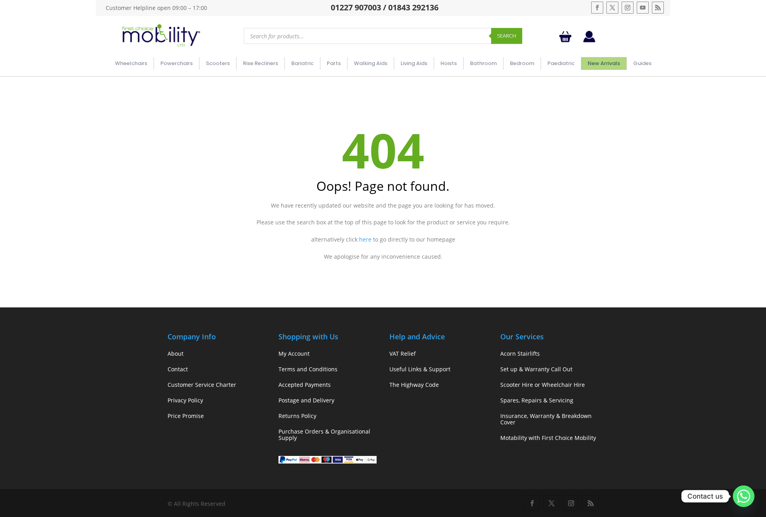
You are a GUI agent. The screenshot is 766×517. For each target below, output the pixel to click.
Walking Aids (370, 63)
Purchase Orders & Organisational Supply (324, 435)
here (365, 239)
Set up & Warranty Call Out (536, 369)
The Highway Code (414, 384)
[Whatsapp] (743, 496)
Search (506, 35)
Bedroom (522, 63)
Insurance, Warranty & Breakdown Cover (546, 419)
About (176, 353)
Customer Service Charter (202, 384)
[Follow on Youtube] (643, 8)
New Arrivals (604, 63)
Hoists (448, 63)
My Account (294, 353)
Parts (334, 63)
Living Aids (414, 63)
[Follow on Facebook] (597, 8)
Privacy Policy (185, 400)
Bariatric (302, 63)
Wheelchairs (131, 63)
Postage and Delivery (306, 400)
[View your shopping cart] (567, 36)
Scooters (218, 63)
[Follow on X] (612, 8)
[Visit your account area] (589, 40)
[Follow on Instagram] (628, 8)
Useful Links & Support (419, 369)
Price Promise (186, 416)
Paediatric (560, 63)
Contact (178, 369)
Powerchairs (176, 63)
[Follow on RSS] (658, 8)
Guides (642, 63)
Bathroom (483, 63)
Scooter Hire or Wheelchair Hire (542, 384)
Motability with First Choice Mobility (548, 438)
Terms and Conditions (308, 369)
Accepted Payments (304, 384)
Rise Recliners (260, 63)
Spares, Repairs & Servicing (536, 400)
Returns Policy (297, 416)
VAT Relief (402, 353)
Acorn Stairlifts (520, 353)
